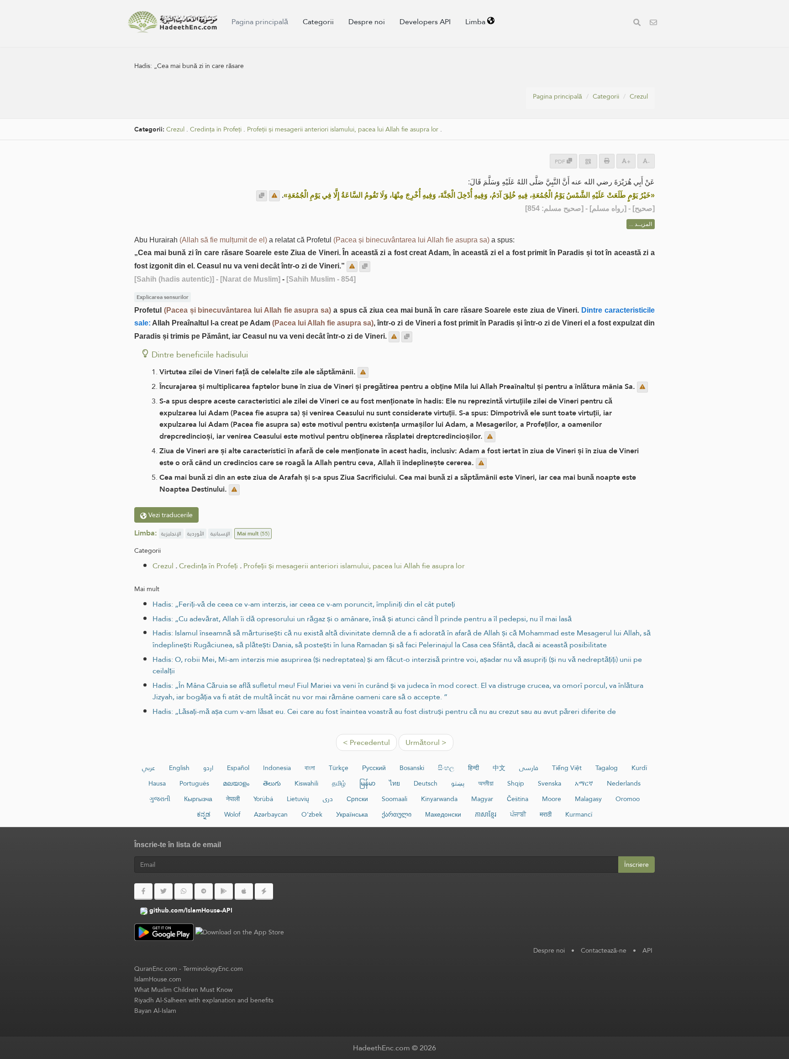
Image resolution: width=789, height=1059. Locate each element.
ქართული (396, 814)
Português (194, 783)
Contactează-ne (603, 950)
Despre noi (366, 21)
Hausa (157, 783)
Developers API (425, 21)
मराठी (546, 814)
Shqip (515, 783)
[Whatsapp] (183, 891)
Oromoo (627, 799)
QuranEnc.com (155, 969)
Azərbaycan (271, 814)
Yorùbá (263, 799)
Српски (357, 799)
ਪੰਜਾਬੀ (518, 814)
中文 (499, 768)
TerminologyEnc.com (213, 969)
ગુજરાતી (159, 799)
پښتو (457, 783)
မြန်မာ (367, 783)
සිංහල (446, 768)
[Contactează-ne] (653, 23)
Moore (551, 799)
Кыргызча (198, 799)
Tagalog (606, 768)
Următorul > (426, 742)
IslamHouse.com (157, 979)
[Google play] (224, 891)
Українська (352, 814)
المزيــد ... (640, 224)
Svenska (549, 783)
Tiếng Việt (567, 768)
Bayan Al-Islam (155, 1011)
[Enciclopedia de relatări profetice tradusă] (172, 22)
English (179, 768)
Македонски (443, 814)
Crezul (639, 96)
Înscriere (636, 864)
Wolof (232, 814)
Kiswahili (306, 783)
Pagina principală (259, 21)
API (647, 950)
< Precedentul (366, 742)
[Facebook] (143, 891)
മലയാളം (236, 783)
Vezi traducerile (170, 515)
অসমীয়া (486, 783)
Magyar (482, 799)
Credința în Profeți (216, 129)
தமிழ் (339, 783)
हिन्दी (473, 768)
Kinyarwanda (439, 799)
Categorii (318, 21)
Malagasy (588, 799)
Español (238, 768)
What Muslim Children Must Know (183, 990)
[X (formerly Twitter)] (163, 891)
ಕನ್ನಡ (203, 814)
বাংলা (310, 768)
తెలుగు (272, 783)
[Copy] (261, 195)
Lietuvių (298, 799)
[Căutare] (637, 23)
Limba (476, 21)
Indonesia (277, 768)
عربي (148, 768)
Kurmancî (578, 814)
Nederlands (624, 783)
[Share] (588, 161)
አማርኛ (584, 783)
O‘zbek (311, 814)
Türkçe (338, 768)
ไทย (394, 783)
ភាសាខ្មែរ (485, 814)
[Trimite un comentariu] (274, 195)
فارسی (528, 768)
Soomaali (394, 799)
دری (328, 799)
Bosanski (412, 768)
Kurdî (639, 768)
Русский (374, 768)
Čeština (517, 799)
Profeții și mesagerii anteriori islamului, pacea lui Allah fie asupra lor (342, 129)
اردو (208, 768)
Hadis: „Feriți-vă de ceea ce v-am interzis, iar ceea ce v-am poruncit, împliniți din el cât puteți (304, 604)
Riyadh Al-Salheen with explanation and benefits (204, 1000)
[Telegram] (204, 891)
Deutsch (425, 783)
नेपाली (233, 799)
